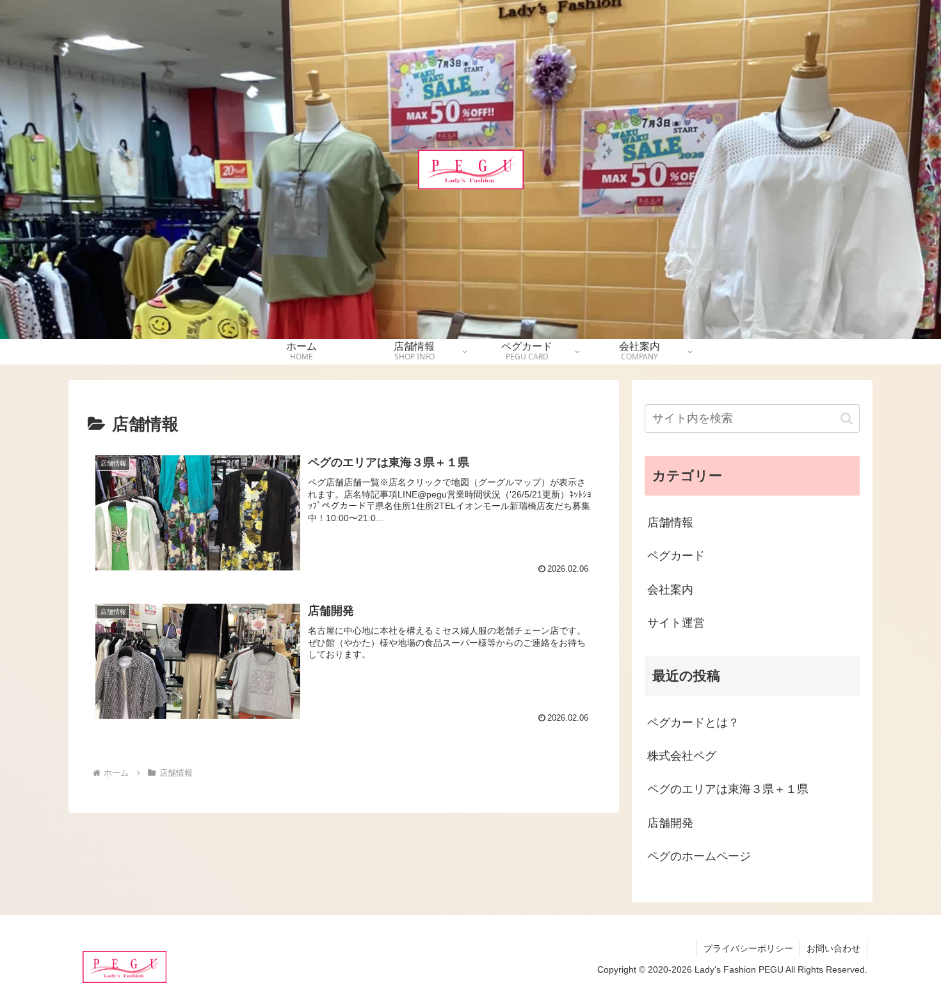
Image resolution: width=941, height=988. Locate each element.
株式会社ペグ (681, 755)
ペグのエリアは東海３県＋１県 (727, 789)
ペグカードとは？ (693, 722)
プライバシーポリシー (748, 948)
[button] (846, 418)
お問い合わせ (833, 948)
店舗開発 (670, 823)
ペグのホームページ (699, 856)
